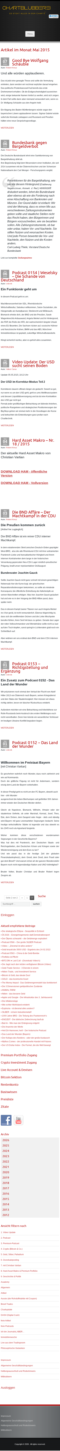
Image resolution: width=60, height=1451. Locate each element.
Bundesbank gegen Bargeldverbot (29, 144)
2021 (5, 1167)
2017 (5, 1188)
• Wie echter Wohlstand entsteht (15, 1005)
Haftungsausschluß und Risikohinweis (18, 1371)
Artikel (3, 1293)
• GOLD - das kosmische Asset (14, 979)
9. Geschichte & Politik (11, 1276)
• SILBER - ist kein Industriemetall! (16, 1012)
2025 (5, 1145)
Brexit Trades (7, 1304)
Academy (5, 1282)
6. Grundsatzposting (10, 1260)
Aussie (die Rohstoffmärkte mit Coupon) (19, 1298)
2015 (5, 1199)
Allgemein (5, 1287)
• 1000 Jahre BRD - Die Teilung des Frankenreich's (24, 1016)
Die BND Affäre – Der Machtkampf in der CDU (34, 514)
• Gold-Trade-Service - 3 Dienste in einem (19, 968)
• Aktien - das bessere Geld (13, 994)
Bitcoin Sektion (11, 1077)
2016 (5, 1193)
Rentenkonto (9, 1084)
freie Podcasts (7, 1326)
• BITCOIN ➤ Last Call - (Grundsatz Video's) (20, 960)
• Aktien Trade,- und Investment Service (18, 972)
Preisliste (7, 1099)
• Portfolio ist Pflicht (9, 957)
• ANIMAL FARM (8, 990)
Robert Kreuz (11, 68)
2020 (5, 1172)
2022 (5, 1161)
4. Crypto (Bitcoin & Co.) (11, 1249)
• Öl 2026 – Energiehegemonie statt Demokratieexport (25, 935)
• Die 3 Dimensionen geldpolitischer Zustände (21, 986)
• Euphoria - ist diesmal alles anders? (17, 1008)
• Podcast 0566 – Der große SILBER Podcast (21, 942)
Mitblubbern (6, 1376)
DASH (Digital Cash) (10, 1315)
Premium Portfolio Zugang (19, 1055)
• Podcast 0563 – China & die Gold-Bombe (20, 953)
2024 (5, 1151)
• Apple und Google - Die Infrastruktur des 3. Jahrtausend (26, 997)
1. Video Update (8, 1232)
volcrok (9, 284)
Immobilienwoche (9, 1337)
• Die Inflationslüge (9, 1001)
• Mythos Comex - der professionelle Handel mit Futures (26, 1041)
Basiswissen (9, 1092)
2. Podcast (5, 1238)
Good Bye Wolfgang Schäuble (30, 62)
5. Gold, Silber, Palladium (12, 1254)
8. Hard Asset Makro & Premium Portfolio (19, 1271)
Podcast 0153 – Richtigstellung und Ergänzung (24, 667)
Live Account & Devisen (16, 1070)
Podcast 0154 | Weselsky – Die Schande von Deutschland (29, 276)
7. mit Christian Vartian (11, 1265)
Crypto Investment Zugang (19, 1062)
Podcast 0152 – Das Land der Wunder (35, 744)
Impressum (6, 1360)
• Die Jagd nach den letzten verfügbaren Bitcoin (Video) (26, 964)
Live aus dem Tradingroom (13, 1343)
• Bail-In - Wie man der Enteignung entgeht (20, 1023)
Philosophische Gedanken (13, 1348)
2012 (5, 1215)
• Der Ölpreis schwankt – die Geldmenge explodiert (24, 938)
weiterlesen (7, 128)
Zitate (5, 1106)
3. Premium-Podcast (10, 1243)
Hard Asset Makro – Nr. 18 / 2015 (33, 442)
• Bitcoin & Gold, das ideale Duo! (15, 975)
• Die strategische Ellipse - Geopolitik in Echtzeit (22, 931)
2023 (5, 1156)
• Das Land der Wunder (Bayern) (15, 1034)
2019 (5, 1177)
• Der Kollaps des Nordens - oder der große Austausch (25, 1038)
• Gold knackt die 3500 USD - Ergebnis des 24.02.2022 (25, 949)
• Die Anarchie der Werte (12, 1027)
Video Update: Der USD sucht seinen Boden (33, 363)
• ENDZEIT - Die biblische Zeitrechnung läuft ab (22, 1019)
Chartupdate (6, 1309)
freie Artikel (6, 1320)
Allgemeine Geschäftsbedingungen (17, 1365)
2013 (5, 1209)
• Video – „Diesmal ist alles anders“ (16, 946)
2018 (5, 1183)
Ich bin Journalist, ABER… (12, 1332)
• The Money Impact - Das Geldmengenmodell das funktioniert (29, 983)
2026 (5, 1140)
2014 (5, 1204)
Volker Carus (11, 369)
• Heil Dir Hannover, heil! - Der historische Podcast (23, 1030)
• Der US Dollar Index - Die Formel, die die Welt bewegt (26, 1045)
